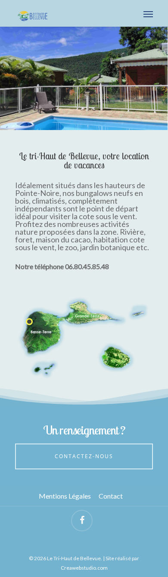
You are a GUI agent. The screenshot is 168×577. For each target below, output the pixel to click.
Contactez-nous (84, 456)
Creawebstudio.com (84, 568)
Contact (111, 496)
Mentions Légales (65, 496)
